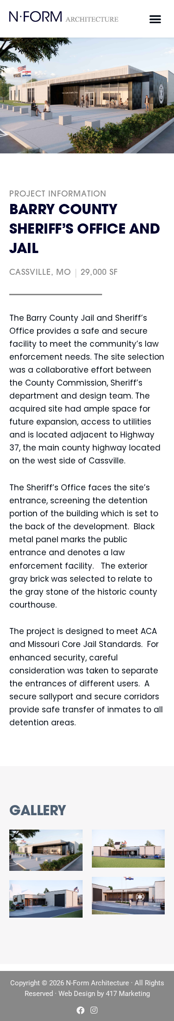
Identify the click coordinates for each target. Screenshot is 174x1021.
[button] (155, 18)
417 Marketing (128, 993)
